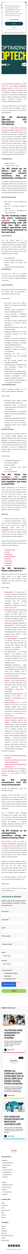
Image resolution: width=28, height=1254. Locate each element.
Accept (14, 23)
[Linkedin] (9, 1246)
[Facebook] (11, 1246)
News (2, 1212)
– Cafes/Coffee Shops (7, 1170)
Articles (3, 1203)
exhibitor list (10, 476)
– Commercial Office (7, 1174)
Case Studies (4, 1205)
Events (3, 1208)
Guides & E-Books (5, 1210)
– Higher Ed (4, 1167)
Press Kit (3, 1238)
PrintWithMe (4, 1160)
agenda (6, 220)
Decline (14, 27)
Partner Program (5, 1240)
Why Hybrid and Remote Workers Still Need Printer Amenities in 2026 (14, 1120)
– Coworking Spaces (6, 1172)
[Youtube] (19, 1246)
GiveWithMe (4, 1231)
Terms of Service (18, 1249)
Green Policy (4, 1233)
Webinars (3, 1217)
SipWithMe (4, 1182)
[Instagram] (14, 1246)
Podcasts (3, 1215)
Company (3, 1226)
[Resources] (2, 8)
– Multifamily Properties (7, 1162)
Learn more (10, 1050)
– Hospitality (5, 1177)
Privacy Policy (16, 15)
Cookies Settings (14, 19)
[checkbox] (14, 976)
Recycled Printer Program (7, 1235)
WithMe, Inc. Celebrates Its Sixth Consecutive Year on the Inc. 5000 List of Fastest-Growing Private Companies (14, 1077)
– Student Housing (6, 1165)
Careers (3, 1228)
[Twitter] (16, 1246)
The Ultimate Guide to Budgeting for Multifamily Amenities (13, 1034)
